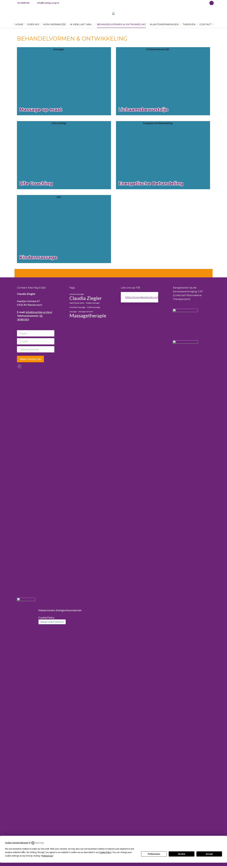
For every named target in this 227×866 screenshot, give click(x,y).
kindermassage (93, 307)
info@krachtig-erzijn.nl (48, 2)
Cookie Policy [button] (105, 852)
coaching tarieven (76, 303)
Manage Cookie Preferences (52, 622)
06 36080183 (23, 2)
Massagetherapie (87, 315)
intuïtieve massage (77, 307)
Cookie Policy (46, 617)
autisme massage (76, 294)
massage (73, 311)
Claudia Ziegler (85, 298)
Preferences (154, 854)
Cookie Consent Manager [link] (16, 843)
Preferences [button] (47, 856)
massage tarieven (85, 311)
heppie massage (93, 303)
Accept (209, 854)
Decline (181, 854)
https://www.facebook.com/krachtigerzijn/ (151, 297)
